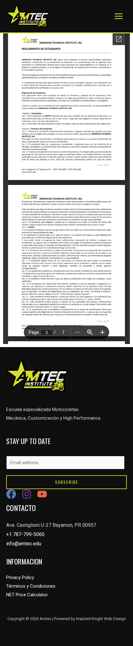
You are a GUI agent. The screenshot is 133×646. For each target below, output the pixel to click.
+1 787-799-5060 (25, 534)
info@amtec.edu (23, 544)
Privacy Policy (20, 577)
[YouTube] (42, 494)
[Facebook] (11, 494)
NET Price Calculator (27, 595)
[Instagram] (27, 494)
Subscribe (66, 482)
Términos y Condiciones (30, 586)
